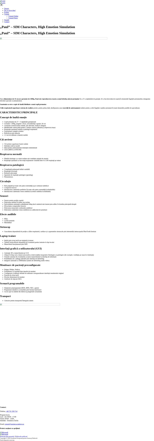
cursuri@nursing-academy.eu (14, 424)
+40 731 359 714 (11, 411)
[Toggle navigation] (1, 5)
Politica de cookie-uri (21, 436)
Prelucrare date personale (7, 436)
